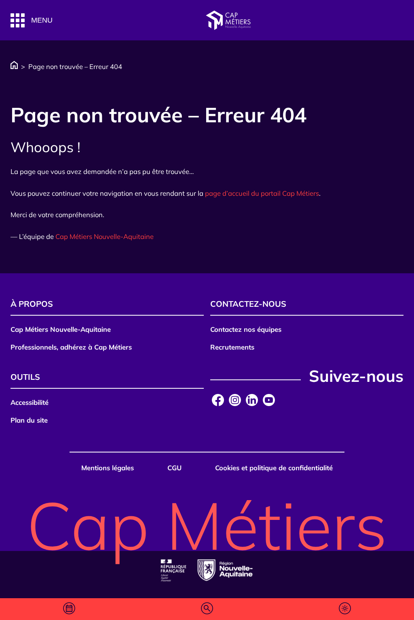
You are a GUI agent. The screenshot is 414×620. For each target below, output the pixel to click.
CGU (174, 467)
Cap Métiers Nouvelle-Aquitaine (104, 236)
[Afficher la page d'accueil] (228, 20)
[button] (32, 20)
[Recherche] (207, 609)
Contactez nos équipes (245, 329)
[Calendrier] (69, 609)
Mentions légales (107, 467)
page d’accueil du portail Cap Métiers (262, 193)
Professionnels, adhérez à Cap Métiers (71, 347)
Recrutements (232, 347)
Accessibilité (30, 402)
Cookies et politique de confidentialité (274, 467)
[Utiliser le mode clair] (345, 609)
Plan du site (29, 420)
